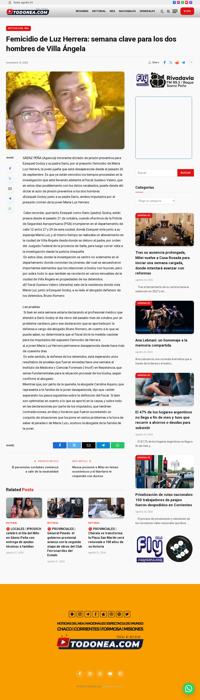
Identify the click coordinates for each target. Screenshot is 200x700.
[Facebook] (10, 168)
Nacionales (127, 11)
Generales (147, 11)
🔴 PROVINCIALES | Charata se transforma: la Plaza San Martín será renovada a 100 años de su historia (106, 537)
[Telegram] (10, 198)
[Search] (168, 11)
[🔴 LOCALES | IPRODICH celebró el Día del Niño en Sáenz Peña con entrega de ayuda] (24, 508)
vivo (187, 11)
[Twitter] (10, 178)
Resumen (82, 11)
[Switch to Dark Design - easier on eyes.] (10, 2)
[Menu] (175, 11)
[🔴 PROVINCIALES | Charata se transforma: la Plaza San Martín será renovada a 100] (106, 508)
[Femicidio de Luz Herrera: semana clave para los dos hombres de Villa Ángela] (65, 110)
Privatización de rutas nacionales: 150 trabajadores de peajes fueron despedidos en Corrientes (164, 499)
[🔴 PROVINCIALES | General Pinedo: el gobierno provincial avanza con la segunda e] (65, 508)
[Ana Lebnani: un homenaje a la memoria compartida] (164, 317)
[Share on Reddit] (177, 62)
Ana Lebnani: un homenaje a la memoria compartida (161, 343)
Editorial (99, 11)
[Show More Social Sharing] (191, 62)
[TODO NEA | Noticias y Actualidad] (28, 11)
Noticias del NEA (18, 28)
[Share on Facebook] (164, 62)
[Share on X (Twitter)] (171, 62)
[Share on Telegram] (183, 62)
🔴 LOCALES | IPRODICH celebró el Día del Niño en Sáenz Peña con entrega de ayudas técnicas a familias (23, 537)
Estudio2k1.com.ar (112, 686)
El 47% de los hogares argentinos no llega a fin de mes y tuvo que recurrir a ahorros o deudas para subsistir (163, 420)
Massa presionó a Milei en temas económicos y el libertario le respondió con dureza (95, 471)
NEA (112, 11)
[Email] (10, 188)
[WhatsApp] (10, 208)
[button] (189, 689)
